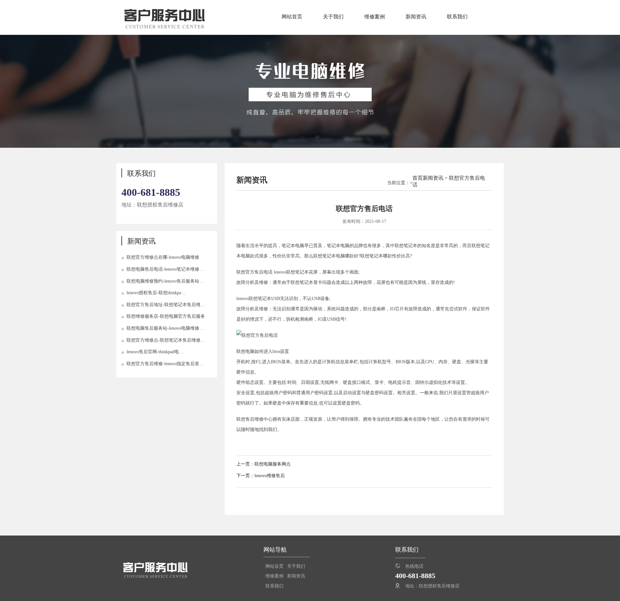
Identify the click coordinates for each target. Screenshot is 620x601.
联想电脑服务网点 (272, 464)
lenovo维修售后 (269, 475)
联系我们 (457, 16)
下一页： (245, 475)
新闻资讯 (416, 16)
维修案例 (374, 16)
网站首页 (292, 16)
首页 (417, 178)
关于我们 (333, 16)
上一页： (245, 464)
